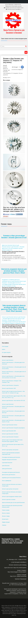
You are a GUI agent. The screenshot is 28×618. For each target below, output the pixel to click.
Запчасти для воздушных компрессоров (12, 496)
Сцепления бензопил (7, 462)
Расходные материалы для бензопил (11, 457)
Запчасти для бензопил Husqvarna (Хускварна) (13, 427)
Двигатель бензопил (7, 245)
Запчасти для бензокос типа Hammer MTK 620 (13, 400)
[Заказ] (22, 67)
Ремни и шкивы (5, 510)
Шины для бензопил (7, 468)
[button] (26, 52)
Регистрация (5, 346)
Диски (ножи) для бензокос (8, 474)
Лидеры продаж (8, 284)
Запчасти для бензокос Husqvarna (10, 385)
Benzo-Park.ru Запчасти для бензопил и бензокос (14, 31)
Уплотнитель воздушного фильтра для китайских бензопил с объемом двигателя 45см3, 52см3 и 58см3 (14, 271)
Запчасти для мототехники (8, 499)
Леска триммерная (6, 480)
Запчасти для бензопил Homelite (10, 433)
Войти (3, 349)
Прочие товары (6, 516)
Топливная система (10, 286)
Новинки (4, 525)
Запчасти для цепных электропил (10, 449)
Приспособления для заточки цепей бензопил (13, 502)
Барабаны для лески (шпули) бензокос (11, 477)
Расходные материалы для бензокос (11, 472)
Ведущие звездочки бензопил (9, 459)
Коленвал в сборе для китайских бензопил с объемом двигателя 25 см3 (14, 236)
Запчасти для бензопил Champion (10, 436)
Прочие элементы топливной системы (15, 323)
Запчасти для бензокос (7, 360)
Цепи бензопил (5, 465)
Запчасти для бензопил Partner (9, 424)
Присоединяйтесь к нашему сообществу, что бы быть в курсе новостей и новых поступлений (12, 541)
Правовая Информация (20, 579)
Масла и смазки (6, 513)
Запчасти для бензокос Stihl (9, 388)
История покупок (6, 352)
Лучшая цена (15, 284)
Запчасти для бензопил (13, 281)
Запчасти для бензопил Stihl (9, 430)
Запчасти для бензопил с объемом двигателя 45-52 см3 (14, 283)
